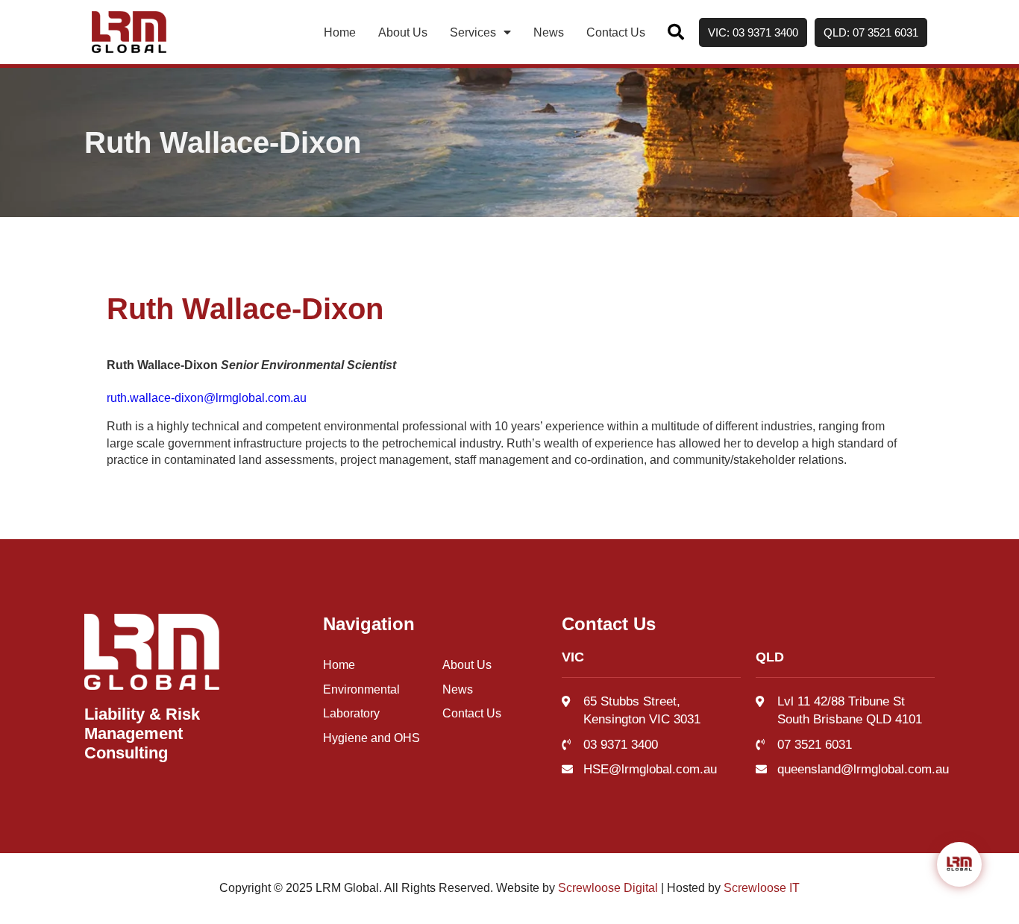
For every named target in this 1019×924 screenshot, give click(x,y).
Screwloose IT (762, 887)
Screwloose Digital (608, 887)
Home (340, 32)
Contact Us (615, 32)
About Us (402, 32)
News (548, 32)
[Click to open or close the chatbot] (959, 864)
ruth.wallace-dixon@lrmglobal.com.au (207, 398)
